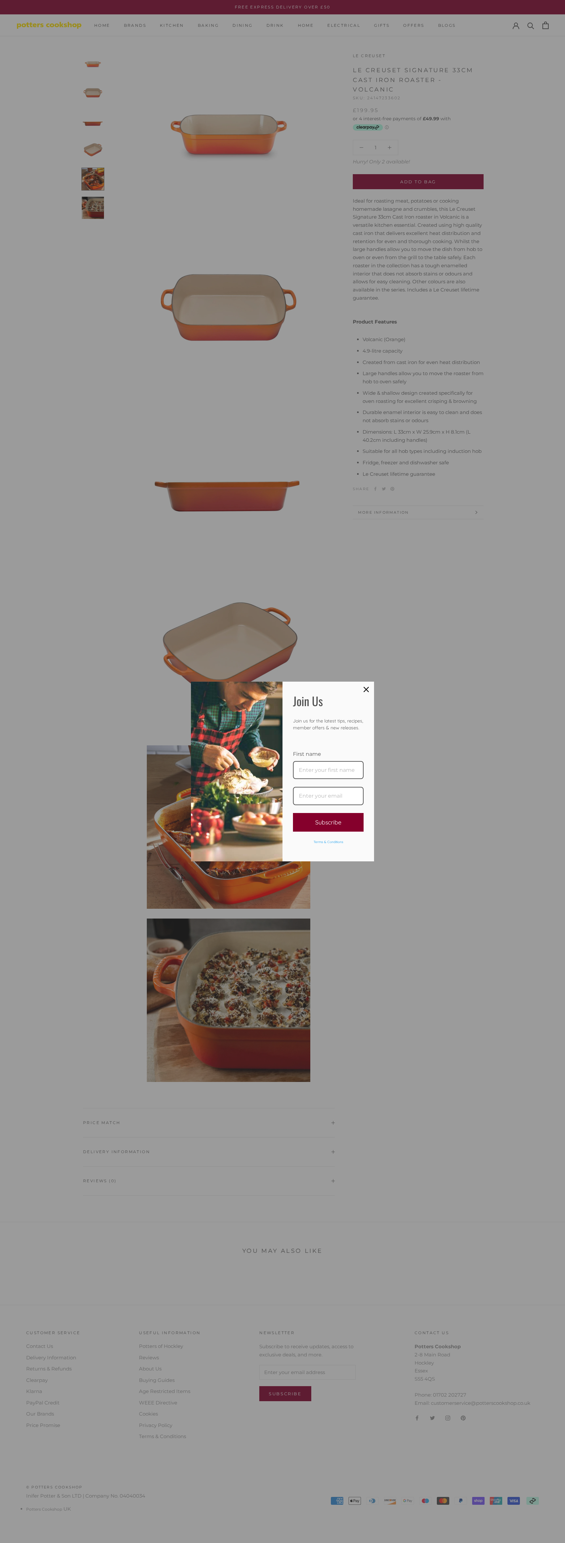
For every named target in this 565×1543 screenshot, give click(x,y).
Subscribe (328, 822)
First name (307, 754)
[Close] (366, 689)
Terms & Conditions (328, 842)
